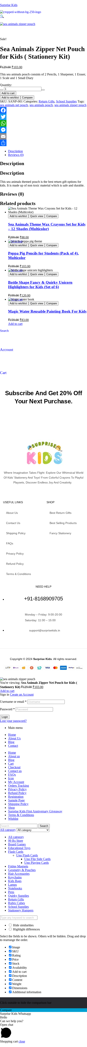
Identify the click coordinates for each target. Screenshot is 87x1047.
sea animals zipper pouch (70, 105)
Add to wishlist (10, 97)
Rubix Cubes (16, 903)
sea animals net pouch (14, 105)
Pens (11, 892)
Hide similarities (23, 925)
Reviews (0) (16, 155)
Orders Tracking (18, 785)
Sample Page (16, 800)
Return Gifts (46, 101)
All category (16, 837)
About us (12, 512)
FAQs (9, 543)
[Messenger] (43, 130)
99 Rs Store (15, 840)
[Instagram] (47, 492)
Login (5, 716)
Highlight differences (26, 929)
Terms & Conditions (18, 574)
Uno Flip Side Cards (37, 859)
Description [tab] (12, 163)
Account (6, 350)
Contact (13, 745)
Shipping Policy (15, 533)
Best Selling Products (63, 523)
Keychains (15, 877)
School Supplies (66, 101)
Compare (27, 97)
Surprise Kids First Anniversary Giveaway (35, 811)
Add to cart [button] (15, 323)
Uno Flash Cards (27, 855)
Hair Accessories (19, 873)
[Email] (43, 136)
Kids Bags (14, 881)
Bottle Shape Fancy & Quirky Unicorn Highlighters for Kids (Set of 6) (40, 284)
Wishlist (13, 818)
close (22, 1041)
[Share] (43, 143)
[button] (22, 16)
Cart (3, 373)
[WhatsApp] (43, 123)
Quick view (36, 216)
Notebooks (15, 888)
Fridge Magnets (18, 866)
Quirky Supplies (18, 895)
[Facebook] (43, 110)
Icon (11, 778)
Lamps (12, 884)
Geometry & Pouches (22, 870)
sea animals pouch (41, 105)
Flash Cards (15, 851)
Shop (11, 807)
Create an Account (22, 694)
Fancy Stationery (60, 533)
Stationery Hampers (20, 910)
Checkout (14, 767)
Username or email (13, 701)
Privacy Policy (15, 553)
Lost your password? (13, 721)
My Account (16, 782)
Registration (15, 796)
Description (15, 151)
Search (44, 825)
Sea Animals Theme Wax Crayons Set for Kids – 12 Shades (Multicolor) (46, 226)
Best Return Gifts (60, 512)
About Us (14, 738)
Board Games (17, 844)
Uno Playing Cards (36, 862)
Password (7, 709)
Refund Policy (15, 563)
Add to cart (8, 93)
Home (12, 734)
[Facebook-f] (40, 492)
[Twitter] (43, 117)
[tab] (47, 151)
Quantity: (6, 85)
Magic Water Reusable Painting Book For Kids (47, 311)
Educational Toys (19, 848)
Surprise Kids (8, 5)
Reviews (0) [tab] (12, 194)
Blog (11, 742)
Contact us (13, 523)
